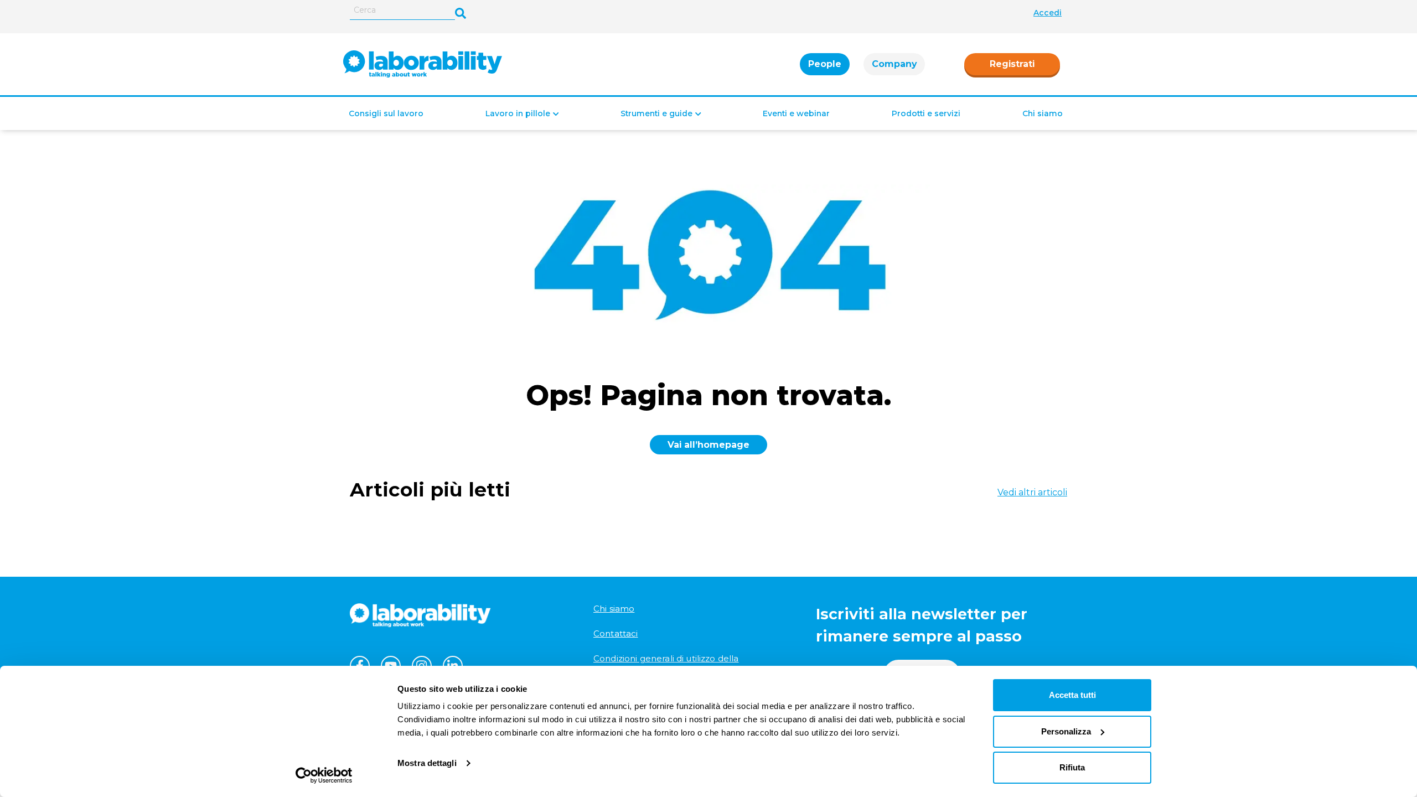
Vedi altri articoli (1032, 492)
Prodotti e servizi (926, 113)
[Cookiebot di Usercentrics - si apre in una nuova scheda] (324, 775)
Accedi (1047, 13)
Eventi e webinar (796, 113)
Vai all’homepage (708, 444)
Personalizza (1066, 731)
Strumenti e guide (656, 113)
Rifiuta (1072, 767)
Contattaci (615, 633)
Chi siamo (1042, 113)
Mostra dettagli (427, 763)
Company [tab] (894, 64)
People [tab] (824, 64)
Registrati (1012, 64)
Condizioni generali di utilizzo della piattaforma (666, 664)
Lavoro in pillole (517, 113)
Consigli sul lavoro (386, 113)
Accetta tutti (1072, 695)
